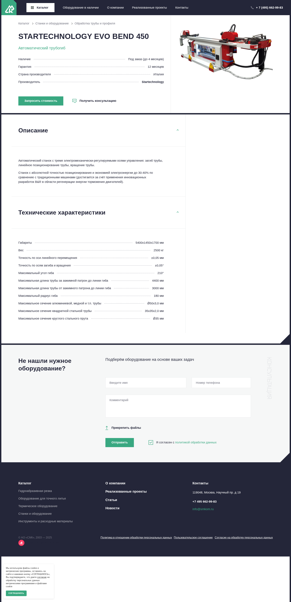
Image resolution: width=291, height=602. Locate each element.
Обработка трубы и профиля (95, 23)
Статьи (111, 500)
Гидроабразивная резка (35, 491)
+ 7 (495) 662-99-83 (269, 7)
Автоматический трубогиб (41, 48)
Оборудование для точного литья (42, 498)
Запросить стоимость (40, 100)
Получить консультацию (97, 100)
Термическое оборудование (37, 506)
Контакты (181, 7)
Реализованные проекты (149, 7)
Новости (112, 508)
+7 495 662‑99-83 (204, 501)
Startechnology (153, 82)
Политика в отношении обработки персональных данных (136, 537)
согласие (41, 577)
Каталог (24, 23)
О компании (115, 7)
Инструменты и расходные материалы (45, 521)
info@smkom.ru (203, 509)
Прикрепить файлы (126, 427)
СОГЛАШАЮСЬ (16, 593)
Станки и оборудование (52, 23)
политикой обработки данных (196, 442)
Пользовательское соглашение (193, 537)
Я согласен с (186, 442)
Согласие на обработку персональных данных (244, 537)
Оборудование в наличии (81, 7)
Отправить (119, 442)
